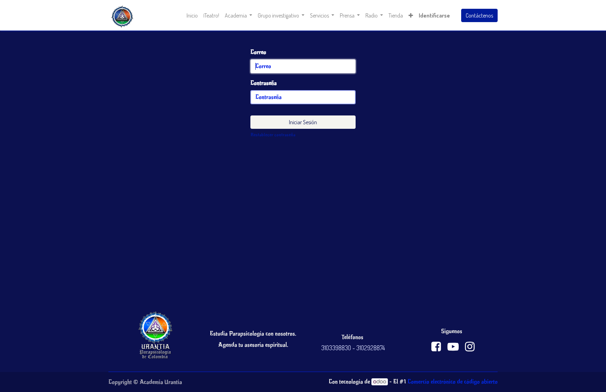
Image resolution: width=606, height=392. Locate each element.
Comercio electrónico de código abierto (453, 381)
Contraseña (263, 83)
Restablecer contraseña (272, 135)
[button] (411, 15)
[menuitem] (192, 15)
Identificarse (434, 15)
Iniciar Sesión (303, 122)
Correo (258, 52)
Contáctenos (479, 15)
